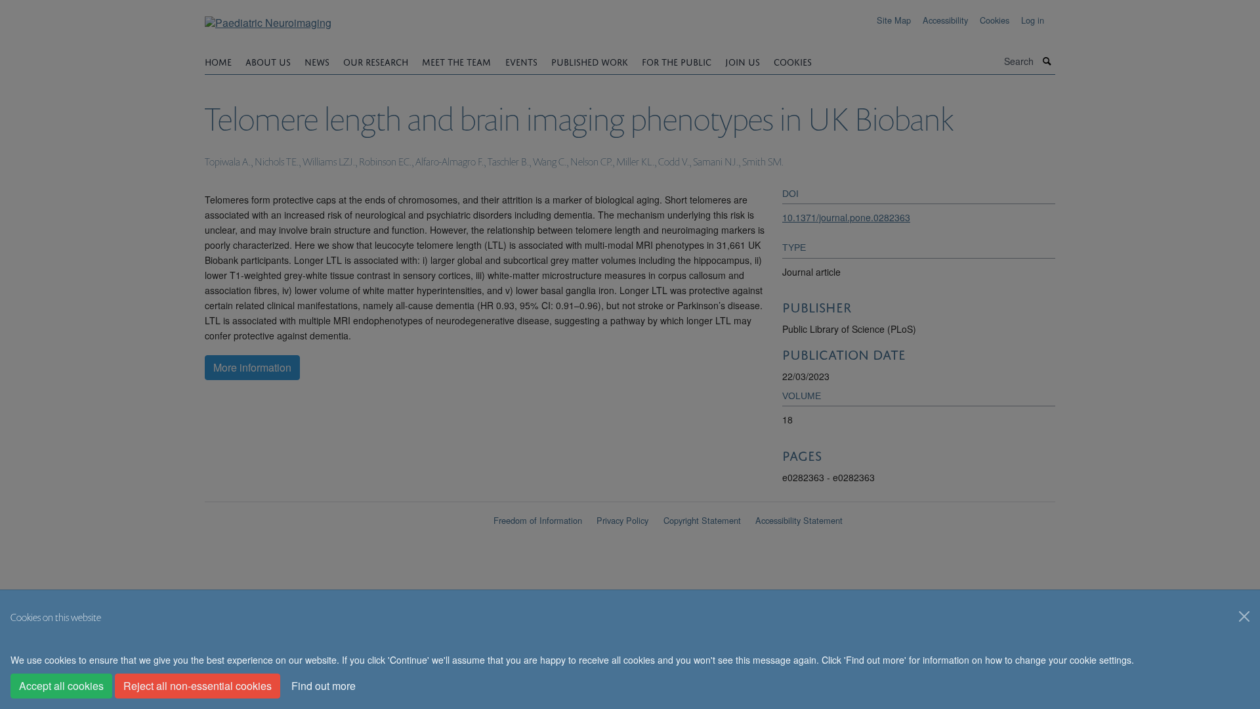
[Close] (1244, 616)
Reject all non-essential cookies (197, 685)
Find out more (323, 685)
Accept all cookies (61, 685)
